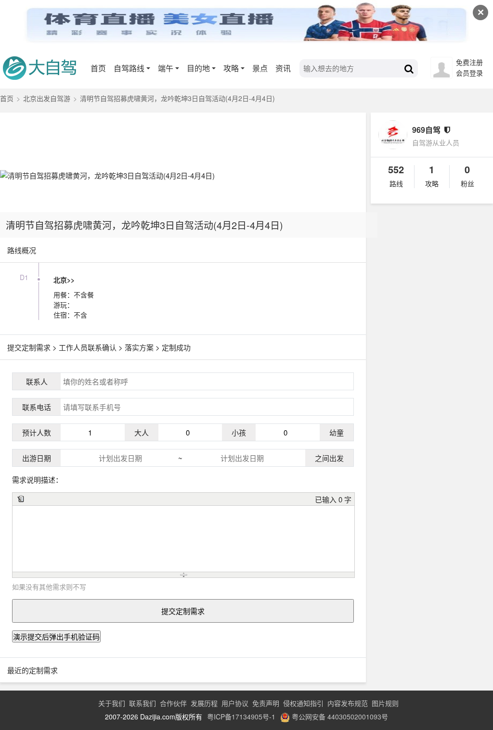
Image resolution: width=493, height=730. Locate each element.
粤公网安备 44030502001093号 (340, 716)
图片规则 (385, 703)
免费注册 (469, 62)
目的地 (198, 68)
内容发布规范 (347, 703)
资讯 (283, 68)
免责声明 (265, 703)
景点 (260, 68)
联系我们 (142, 703)
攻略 (231, 68)
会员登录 (469, 72)
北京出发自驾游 (46, 98)
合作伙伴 (173, 703)
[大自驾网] (43, 66)
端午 (165, 68)
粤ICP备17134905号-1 (241, 716)
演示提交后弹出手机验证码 (56, 636)
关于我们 (111, 703)
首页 (98, 68)
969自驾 (426, 129)
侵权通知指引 (303, 703)
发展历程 (204, 703)
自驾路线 (129, 68)
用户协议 (234, 703)
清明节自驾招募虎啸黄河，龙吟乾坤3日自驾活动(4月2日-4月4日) (144, 225)
